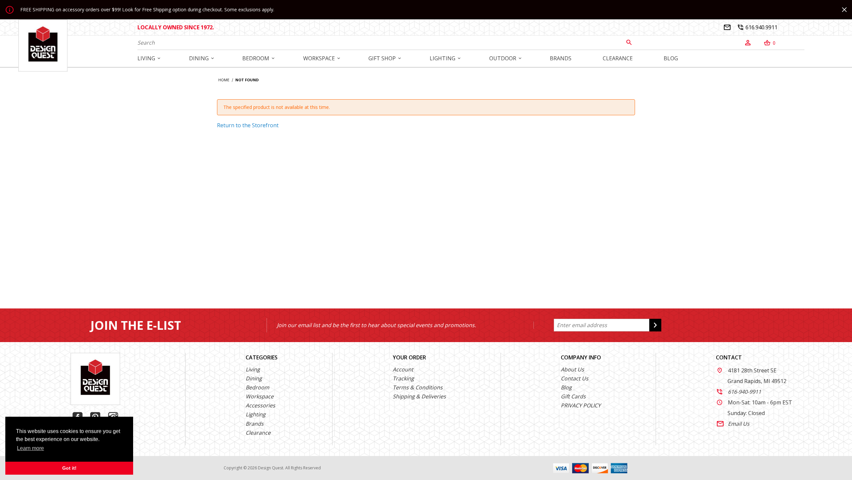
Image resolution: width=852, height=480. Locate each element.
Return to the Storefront (248, 125)
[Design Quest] (43, 45)
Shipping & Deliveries (419, 396)
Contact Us (574, 378)
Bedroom (257, 387)
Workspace (260, 396)
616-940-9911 (739, 391)
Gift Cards (573, 396)
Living (253, 369)
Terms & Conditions (418, 387)
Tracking (403, 378)
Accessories (260, 405)
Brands (255, 423)
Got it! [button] (69, 468)
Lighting (256, 414)
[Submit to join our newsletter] (655, 325)
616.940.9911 (757, 27)
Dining (254, 378)
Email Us (733, 423)
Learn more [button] (30, 448)
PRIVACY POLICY (581, 405)
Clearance (258, 432)
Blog (566, 387)
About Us (572, 369)
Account (403, 369)
